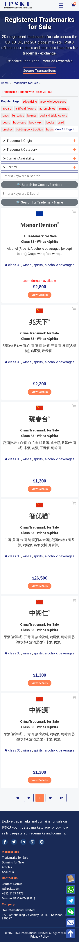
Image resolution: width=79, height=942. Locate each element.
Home (5, 83)
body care (19, 122)
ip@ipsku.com (10, 888)
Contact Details (12, 884)
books (50, 122)
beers (6, 122)
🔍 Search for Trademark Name (39, 202)
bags (6, 115)
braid (61, 122)
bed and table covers (53, 115)
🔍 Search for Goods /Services (39, 185)
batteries (18, 115)
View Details (39, 295)
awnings (64, 108)
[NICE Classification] (70, 878)
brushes (8, 129)
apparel (7, 108)
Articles (7, 867)
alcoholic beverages (53, 101)
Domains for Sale (13, 862)
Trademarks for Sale (25, 83)
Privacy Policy (39, 936)
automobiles (47, 108)
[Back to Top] (70, 933)
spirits (38, 265)
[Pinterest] (41, 842)
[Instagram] (32, 842)
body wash (36, 122)
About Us (8, 872)
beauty (31, 115)
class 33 (14, 265)
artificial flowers (25, 108)
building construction (29, 129)
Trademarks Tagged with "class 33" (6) (27, 92)
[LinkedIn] (23, 842)
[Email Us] (70, 922)
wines (27, 265)
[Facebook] (5, 842)
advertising (30, 101)
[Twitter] (14, 842)
